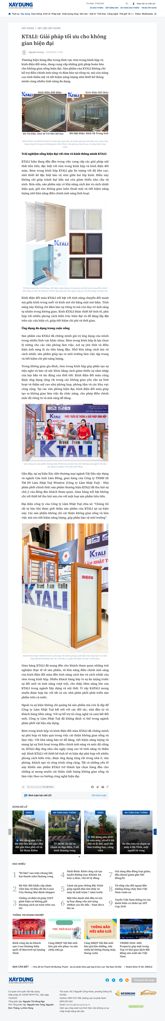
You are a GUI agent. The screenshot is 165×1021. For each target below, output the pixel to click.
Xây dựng (25, 14)
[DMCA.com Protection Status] (136, 1006)
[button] (79, 856)
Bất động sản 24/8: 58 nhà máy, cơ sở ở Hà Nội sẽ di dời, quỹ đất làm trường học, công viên (100, 843)
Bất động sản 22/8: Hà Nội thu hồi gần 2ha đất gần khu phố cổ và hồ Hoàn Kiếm (29, 845)
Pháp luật (56, 14)
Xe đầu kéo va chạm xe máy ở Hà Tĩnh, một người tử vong (136, 847)
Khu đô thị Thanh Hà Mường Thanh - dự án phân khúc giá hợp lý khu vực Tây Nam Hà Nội (77, 967)
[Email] (102, 787)
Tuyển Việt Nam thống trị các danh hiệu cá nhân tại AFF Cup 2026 (133, 903)
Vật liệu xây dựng (49, 28)
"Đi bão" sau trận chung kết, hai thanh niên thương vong (36, 874)
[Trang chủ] (9, 14)
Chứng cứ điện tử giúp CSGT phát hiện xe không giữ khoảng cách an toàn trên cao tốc (37, 903)
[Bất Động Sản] (125, 993)
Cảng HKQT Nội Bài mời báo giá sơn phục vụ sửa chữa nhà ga (63, 946)
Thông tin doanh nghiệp (28, 915)
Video (138, 14)
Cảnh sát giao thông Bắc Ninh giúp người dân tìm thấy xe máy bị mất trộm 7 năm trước (85, 889)
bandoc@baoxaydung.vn (78, 1004)
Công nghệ (112, 14)
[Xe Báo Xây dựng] (148, 992)
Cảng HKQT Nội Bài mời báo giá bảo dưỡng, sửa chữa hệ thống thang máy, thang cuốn (100, 948)
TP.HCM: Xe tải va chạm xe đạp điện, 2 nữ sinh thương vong (64, 847)
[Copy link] (107, 787)
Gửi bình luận (99, 795)
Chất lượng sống (70, 14)
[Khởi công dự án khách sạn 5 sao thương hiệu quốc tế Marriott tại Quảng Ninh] (29, 929)
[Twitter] (97, 787)
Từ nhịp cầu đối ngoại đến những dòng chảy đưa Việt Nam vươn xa (131, 889)
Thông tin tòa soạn (144, 980)
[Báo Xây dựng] (20, 5)
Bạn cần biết (21, 967)
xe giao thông (96, 8)
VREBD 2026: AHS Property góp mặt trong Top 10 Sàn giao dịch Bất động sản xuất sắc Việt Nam (135, 949)
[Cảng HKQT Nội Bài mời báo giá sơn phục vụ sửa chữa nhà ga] (64, 929)
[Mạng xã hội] (121, 980)
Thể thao (101, 14)
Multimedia (147, 14)
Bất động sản (112, 8)
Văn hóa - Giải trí (88, 14)
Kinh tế (46, 14)
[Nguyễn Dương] (24, 52)
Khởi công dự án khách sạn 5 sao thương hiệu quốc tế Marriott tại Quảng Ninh (29, 948)
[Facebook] (92, 787)
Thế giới (123, 14)
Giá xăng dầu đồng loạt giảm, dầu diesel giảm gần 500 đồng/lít (133, 875)
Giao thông (36, 14)
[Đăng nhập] (133, 4)
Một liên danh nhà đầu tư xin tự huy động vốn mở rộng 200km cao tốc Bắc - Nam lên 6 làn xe (85, 903)
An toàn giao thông (129, 8)
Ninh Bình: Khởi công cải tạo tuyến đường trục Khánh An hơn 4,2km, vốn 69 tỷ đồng (84, 875)
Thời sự (15, 14)
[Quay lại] (23, 787)
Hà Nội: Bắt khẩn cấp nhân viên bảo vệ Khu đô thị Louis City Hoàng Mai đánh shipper (37, 889)
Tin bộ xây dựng (149, 8)
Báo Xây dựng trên (34, 787)
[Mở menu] (155, 14)
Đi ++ (131, 14)
